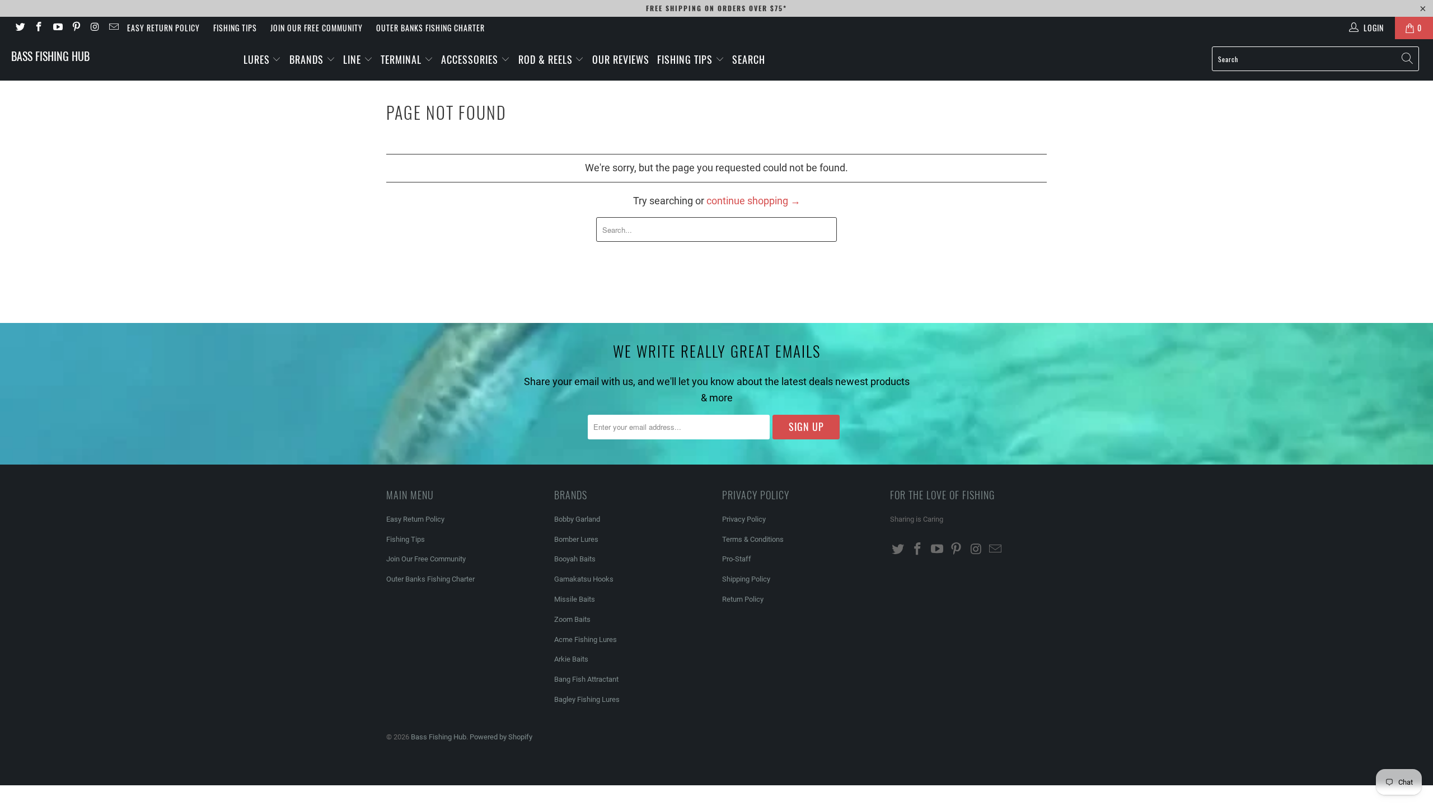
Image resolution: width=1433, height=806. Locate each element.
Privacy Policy (744, 519)
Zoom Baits (572, 619)
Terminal (402, 59)
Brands (307, 59)
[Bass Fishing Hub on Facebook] (38, 28)
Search (748, 59)
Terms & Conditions (753, 539)
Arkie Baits (571, 659)
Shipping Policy (746, 579)
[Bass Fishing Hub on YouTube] (57, 28)
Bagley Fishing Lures (587, 699)
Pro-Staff (736, 559)
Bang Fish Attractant (586, 679)
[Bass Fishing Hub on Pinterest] (76, 28)
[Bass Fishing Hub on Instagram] (94, 28)
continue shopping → (753, 201)
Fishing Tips (235, 28)
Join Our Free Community (316, 28)
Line (353, 59)
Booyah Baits (575, 559)
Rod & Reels (546, 59)
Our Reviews (620, 59)
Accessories (471, 59)
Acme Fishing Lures (585, 639)
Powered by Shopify (501, 737)
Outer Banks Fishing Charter (430, 28)
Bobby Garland (577, 519)
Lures (258, 59)
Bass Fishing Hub (50, 56)
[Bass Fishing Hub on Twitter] (19, 28)
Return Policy (743, 599)
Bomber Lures (576, 539)
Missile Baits (574, 599)
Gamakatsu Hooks (584, 579)
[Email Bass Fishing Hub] (113, 28)
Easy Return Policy (163, 28)
